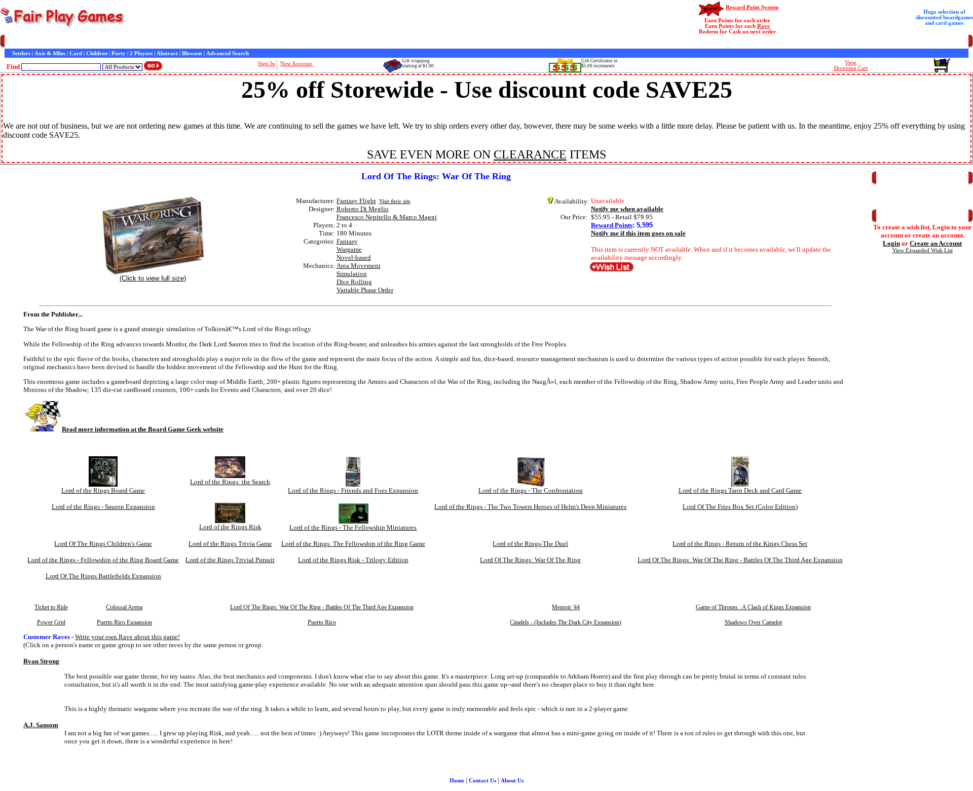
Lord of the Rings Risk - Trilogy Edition (353, 560)
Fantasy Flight (356, 201)
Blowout (192, 53)
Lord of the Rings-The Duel (530, 543)
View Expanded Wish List (922, 250)
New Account (296, 63)
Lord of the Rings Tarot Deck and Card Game (740, 490)
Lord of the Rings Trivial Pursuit (230, 560)
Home (12, 42)
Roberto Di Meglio (362, 209)
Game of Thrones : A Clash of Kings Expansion (753, 607)
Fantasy (347, 241)
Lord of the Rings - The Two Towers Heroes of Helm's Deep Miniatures (530, 506)
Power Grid (51, 622)
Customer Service (65, 42)
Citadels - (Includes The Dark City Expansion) (565, 622)
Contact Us (105, 42)
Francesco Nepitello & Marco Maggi (386, 217)
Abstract (167, 53)
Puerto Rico (322, 622)
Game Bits (264, 42)
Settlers (21, 53)
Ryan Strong (41, 661)
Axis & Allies (49, 53)
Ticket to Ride (51, 607)
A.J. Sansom (40, 725)
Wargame (349, 249)
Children (96, 53)
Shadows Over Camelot (753, 622)
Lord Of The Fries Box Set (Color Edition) (740, 506)
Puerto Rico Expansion (124, 622)
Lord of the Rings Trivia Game (230, 543)
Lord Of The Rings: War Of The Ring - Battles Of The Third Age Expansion (740, 560)
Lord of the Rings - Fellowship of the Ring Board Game (103, 560)
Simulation (351, 274)
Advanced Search (227, 53)
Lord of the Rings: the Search (230, 482)
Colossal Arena (124, 607)
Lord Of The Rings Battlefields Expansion (103, 576)
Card (75, 53)
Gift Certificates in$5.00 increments (599, 63)
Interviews (234, 42)
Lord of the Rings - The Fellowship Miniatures (353, 527)
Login (891, 243)
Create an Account (936, 243)
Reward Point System (752, 7)
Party (118, 53)
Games (31, 42)
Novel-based (353, 257)
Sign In (266, 63)
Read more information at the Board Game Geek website (142, 429)
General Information (148, 42)
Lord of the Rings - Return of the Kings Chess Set (739, 543)
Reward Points (611, 225)
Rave (763, 26)
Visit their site (394, 201)
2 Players (141, 53)
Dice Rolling (354, 282)
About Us (512, 780)
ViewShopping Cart (851, 65)
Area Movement (358, 265)
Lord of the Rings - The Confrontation (530, 490)
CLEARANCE (530, 154)
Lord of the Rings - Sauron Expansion (103, 506)
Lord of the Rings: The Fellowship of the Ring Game (353, 543)
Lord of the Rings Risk (230, 527)
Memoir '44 (566, 607)
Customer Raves (198, 42)
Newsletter (294, 42)
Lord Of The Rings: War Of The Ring (530, 560)
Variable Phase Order (364, 290)
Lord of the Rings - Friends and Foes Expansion (353, 490)
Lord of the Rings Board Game (103, 490)
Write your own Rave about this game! (127, 637)
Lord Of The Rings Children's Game (103, 543)
